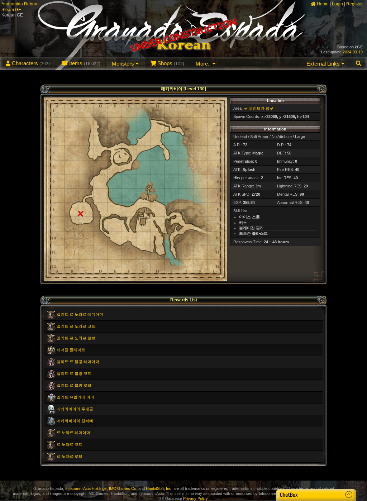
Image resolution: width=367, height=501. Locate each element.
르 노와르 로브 (69, 456)
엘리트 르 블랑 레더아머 (78, 361)
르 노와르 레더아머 (73, 432)
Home (322, 3)
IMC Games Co (122, 488)
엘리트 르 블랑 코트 (74, 373)
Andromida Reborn (20, 3)
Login (337, 3)
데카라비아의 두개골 (75, 409)
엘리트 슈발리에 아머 (75, 397)
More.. (204, 64)
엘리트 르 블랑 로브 (74, 385)
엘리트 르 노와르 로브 (76, 338)
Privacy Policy (195, 498)
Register (354, 3)
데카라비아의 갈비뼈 (75, 421)
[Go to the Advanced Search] (358, 63)
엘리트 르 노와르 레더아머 (80, 314)
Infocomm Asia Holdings (86, 488)
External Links (323, 64)
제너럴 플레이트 (71, 350)
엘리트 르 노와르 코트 (76, 326)
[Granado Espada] (183, 35)
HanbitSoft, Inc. (159, 488)
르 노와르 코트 (69, 444)
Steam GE (11, 9)
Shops (170, 63)
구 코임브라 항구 (258, 108)
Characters (30, 63)
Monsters (123, 64)
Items (84, 63)
